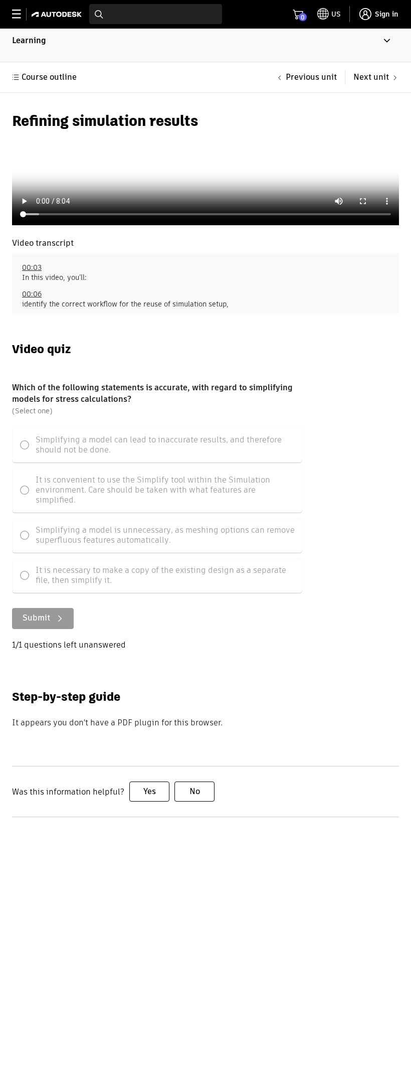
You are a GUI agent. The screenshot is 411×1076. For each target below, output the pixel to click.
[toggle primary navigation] (22, 14)
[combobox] (155, 14)
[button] (205, 45)
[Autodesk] (58, 14)
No (194, 791)
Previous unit (311, 77)
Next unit (371, 77)
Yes (149, 791)
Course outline (49, 77)
